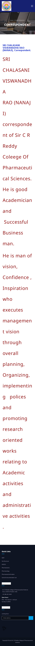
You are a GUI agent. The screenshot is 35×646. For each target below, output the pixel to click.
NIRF (3, 558)
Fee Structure (5, 561)
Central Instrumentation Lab (9, 578)
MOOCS (4, 565)
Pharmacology (5, 571)
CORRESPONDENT (20, 20)
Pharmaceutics (6, 568)
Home (11, 20)
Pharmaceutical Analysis (8, 574)
